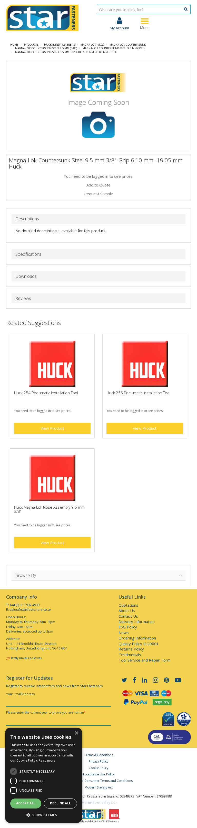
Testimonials (130, 654)
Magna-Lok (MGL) (92, 44)
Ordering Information (137, 637)
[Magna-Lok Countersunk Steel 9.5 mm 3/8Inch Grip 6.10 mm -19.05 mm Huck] (98, 105)
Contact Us (128, 616)
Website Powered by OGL (98, 803)
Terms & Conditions (98, 755)
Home (14, 44)
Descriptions (27, 218)
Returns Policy (131, 649)
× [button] (76, 733)
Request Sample (98, 193)
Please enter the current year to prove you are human (46, 712)
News (124, 632)
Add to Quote (98, 185)
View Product (52, 428)
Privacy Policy (98, 761)
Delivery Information (137, 621)
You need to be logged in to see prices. (98, 176)
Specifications (28, 254)
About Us (127, 610)
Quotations (128, 605)
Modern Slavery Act (99, 787)
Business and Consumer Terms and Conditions (98, 780)
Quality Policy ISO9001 (139, 643)
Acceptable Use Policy (99, 774)
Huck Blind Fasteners (59, 44)
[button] (43, 815)
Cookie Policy (98, 768)
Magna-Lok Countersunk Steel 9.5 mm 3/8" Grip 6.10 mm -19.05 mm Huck (65, 52)
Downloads (26, 276)
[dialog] (43, 775)
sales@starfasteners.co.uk (30, 609)
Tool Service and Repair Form (145, 660)
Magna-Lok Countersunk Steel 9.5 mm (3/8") (46, 48)
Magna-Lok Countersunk (128, 44)
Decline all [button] (60, 803)
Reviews (23, 298)
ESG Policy (128, 626)
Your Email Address (20, 694)
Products (31, 44)
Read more (47, 760)
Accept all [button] (26, 803)
